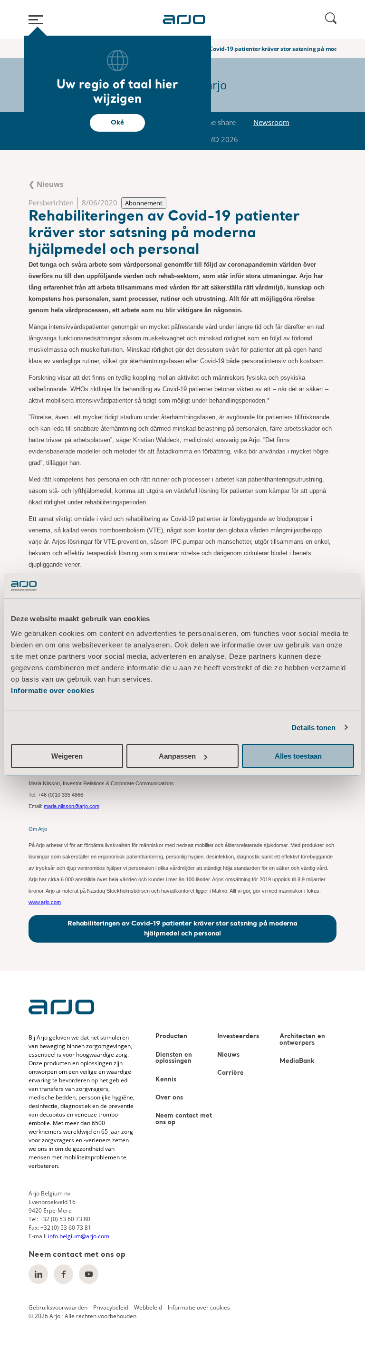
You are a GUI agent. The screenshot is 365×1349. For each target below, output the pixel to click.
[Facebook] (63, 1274)
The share (220, 122)
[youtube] (88, 1274)
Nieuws (228, 1055)
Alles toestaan (298, 756)
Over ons (169, 1098)
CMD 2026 (220, 139)
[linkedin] (38, 1274)
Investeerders (238, 1036)
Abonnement (144, 203)
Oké (117, 122)
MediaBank (297, 1061)
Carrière (230, 1073)
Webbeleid (148, 1307)
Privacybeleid (110, 1307)
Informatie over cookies (53, 690)
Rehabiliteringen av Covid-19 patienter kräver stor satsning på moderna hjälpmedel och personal (182, 928)
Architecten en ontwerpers (302, 1039)
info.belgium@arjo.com (78, 1236)
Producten (171, 1036)
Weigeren (67, 756)
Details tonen (313, 727)
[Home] (184, 19)
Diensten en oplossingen (173, 1058)
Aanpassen (177, 756)
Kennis (165, 1080)
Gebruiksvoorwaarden (58, 1307)
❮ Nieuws (46, 184)
